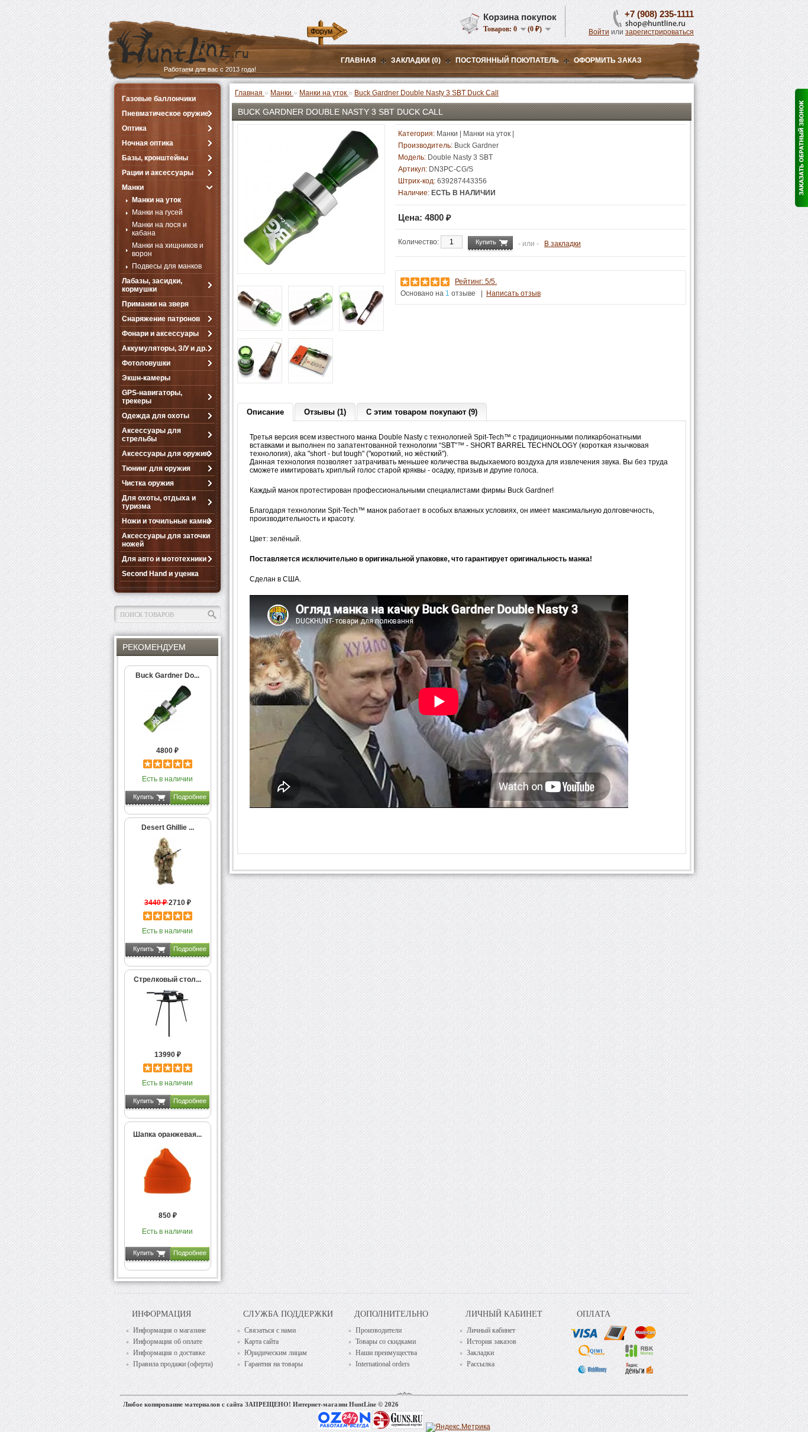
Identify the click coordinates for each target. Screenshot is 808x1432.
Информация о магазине (169, 1330)
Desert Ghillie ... (167, 827)
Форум (321, 31)
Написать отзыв (513, 293)
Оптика (134, 128)
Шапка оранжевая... (167, 1134)
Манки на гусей (157, 212)
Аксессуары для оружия (165, 454)
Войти (599, 32)
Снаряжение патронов (161, 319)
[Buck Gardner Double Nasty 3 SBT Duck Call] (311, 263)
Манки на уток (156, 200)
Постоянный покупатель (507, 60)
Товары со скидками (385, 1341)
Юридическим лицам (275, 1353)
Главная (358, 60)
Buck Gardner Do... (167, 675)
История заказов (491, 1341)
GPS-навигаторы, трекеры (152, 397)
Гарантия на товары (273, 1364)
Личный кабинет (491, 1330)
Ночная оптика (147, 143)
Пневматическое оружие (165, 113)
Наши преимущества (386, 1353)
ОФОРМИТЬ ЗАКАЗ (608, 60)
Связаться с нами (270, 1330)
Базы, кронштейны (155, 158)
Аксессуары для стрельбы (151, 434)
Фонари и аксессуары (160, 333)
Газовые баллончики (159, 99)
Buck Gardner (476, 145)
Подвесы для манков (167, 266)
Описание (265, 412)
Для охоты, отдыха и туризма (159, 502)
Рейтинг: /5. (476, 281)
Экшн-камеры (146, 378)
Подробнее (189, 796)
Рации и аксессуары (157, 173)
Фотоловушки (146, 363)
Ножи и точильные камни (166, 521)
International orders (382, 1364)
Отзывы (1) (325, 412)
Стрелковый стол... (167, 979)
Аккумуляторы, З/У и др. (164, 348)
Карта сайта (261, 1341)
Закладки (480, 1353)
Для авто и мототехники (164, 559)
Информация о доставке (169, 1353)
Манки (133, 187)
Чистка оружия (148, 483)
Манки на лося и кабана (159, 229)
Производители (378, 1330)
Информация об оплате (167, 1341)
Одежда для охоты (155, 416)
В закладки (562, 244)
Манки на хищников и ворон (167, 249)
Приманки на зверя (155, 304)
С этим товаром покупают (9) (421, 412)
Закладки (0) (416, 60)
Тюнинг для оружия (156, 468)
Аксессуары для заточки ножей (166, 540)
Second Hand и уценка (160, 574)
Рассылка (481, 1364)
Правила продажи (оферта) (173, 1364)
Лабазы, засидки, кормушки (152, 285)
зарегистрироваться (659, 32)
